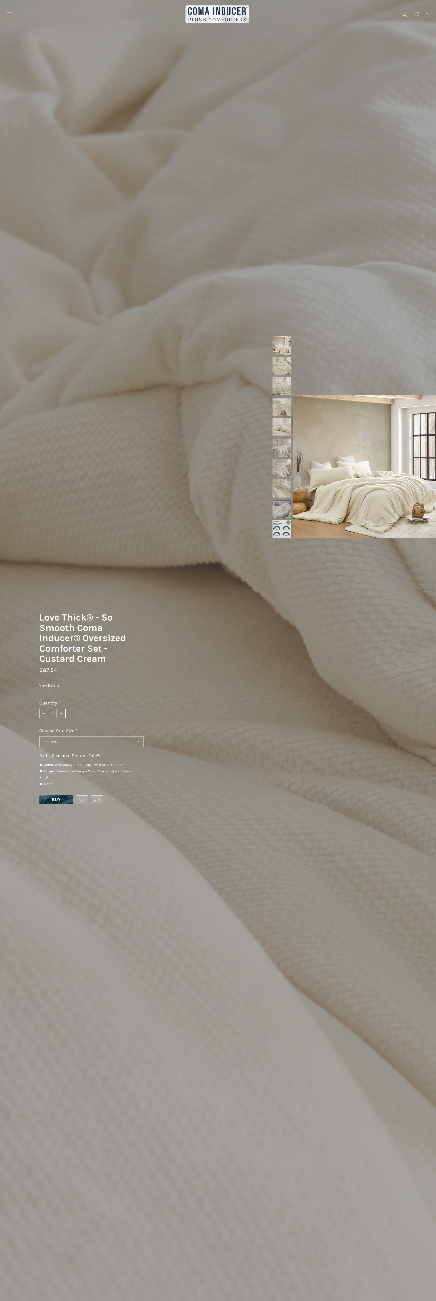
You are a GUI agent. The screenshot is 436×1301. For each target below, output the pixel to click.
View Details (49, 685)
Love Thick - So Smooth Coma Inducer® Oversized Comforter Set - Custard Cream (281, 345)
